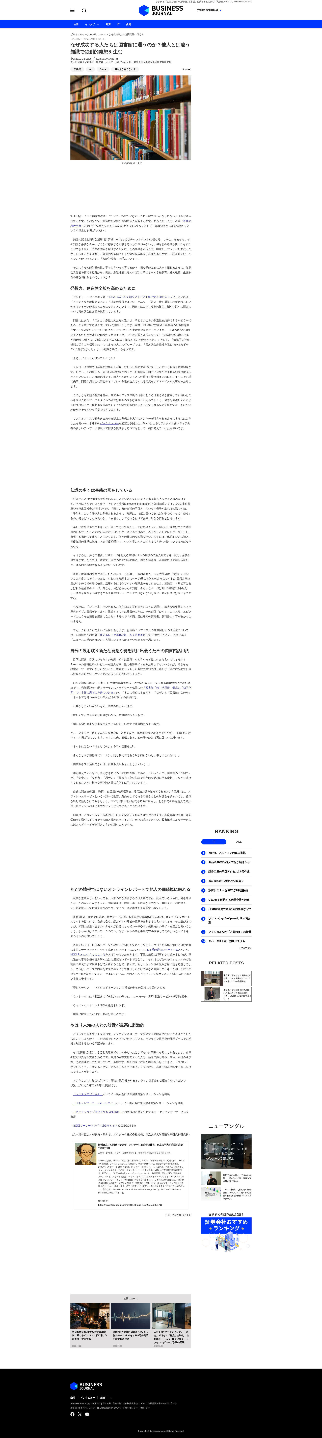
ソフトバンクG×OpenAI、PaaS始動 (229, 920)
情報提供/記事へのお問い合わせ (162, 1403)
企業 (72, 1397)
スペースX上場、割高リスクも (226, 941)
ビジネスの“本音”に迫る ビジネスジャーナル (86, 1386)
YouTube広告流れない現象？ (226, 881)
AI (90, 69)
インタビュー (88, 1397)
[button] (72, 11)
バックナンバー (109, 423)
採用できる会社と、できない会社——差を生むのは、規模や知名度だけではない (237, 1178)
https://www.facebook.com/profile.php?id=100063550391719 (130, 1205)
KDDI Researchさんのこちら (87, 954)
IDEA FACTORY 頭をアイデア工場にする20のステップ (142, 297)
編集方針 (96, 1403)
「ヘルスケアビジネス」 (88, 1094)
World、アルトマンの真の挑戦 (227, 852)
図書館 (77, 69)
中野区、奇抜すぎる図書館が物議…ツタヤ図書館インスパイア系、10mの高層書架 (237, 978)
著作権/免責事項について (134, 1403)
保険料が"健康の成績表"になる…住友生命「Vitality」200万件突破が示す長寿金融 (130, 1335)
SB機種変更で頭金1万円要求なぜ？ (229, 909)
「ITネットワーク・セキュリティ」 (94, 1103)
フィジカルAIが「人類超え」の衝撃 (229, 931)
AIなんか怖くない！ (125, 69)
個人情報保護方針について (109, 1408)
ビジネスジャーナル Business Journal (161, 10)
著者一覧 (117, 1403)
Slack (103, 69)
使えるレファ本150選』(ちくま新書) (122, 634)
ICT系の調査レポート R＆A (163, 949)
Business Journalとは (80, 1403)
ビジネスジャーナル (81, 34)
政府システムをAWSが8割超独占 (228, 890)
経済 (102, 1397)
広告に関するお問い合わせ (82, 1408)
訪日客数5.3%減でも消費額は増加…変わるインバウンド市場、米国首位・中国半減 (89, 1335)
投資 (128, 24)
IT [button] (214, 841)
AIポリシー (145, 1408)
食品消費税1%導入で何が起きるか (229, 862)
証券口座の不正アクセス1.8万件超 (229, 871)
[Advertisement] (130, 458)
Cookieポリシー (130, 1408)
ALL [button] (239, 841)
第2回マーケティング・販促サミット (95, 1125)
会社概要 (107, 1403)
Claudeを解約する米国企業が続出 (229, 899)
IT (117, 58)
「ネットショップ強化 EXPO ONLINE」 (97, 1111)
